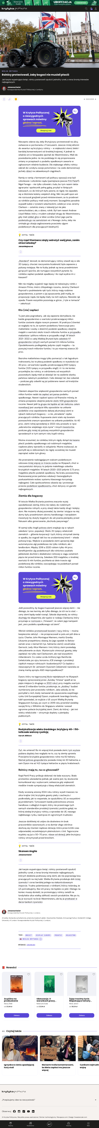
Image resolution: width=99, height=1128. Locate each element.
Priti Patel (72, 181)
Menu (88, 1125)
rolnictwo (70, 935)
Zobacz (16, 1015)
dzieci (29, 171)
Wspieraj (10, 1125)
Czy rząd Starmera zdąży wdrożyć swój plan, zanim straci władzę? (49, 242)
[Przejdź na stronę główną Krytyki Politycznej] (14, 1092)
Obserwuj (68, 1125)
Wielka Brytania (10, 71)
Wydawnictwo (30, 1125)
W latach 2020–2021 (51, 469)
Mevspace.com (62, 1117)
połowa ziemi (45, 527)
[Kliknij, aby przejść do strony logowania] (95, 8)
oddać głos (33, 217)
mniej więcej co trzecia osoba (43, 463)
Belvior (71, 640)
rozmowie (36, 621)
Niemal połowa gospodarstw (32, 760)
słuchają (22, 617)
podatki (58, 935)
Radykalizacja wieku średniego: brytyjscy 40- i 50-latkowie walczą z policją (48, 731)
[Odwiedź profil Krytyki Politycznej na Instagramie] (19, 1111)
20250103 (31, 945)
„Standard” (23, 261)
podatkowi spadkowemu (39, 486)
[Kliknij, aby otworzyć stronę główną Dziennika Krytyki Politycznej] (49, 1124)
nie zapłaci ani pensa (49, 394)
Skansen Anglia (27, 851)
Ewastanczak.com (80, 1117)
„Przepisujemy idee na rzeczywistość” (18, 1100)
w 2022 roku (50, 683)
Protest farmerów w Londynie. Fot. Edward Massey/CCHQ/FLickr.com (2, 65)
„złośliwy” (65, 686)
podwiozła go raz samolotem (32, 220)
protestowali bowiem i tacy (48, 630)
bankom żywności (33, 902)
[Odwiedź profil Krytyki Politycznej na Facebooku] (14, 1111)
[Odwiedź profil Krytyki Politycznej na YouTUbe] (28, 1111)
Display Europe (43, 935)
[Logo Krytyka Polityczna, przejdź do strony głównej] (14, 8)
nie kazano (74, 440)
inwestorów (68, 427)
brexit (29, 935)
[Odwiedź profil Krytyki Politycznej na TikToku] (23, 1111)
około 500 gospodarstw (65, 400)
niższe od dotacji (56, 834)
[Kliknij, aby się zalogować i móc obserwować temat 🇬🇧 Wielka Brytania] (40, 939)
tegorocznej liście (43, 676)
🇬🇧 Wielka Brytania (29, 939)
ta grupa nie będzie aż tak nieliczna (55, 404)
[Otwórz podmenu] (95, 1099)
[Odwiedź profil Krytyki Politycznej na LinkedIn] (33, 1111)
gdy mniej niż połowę (38, 430)
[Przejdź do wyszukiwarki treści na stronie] (86, 8)
